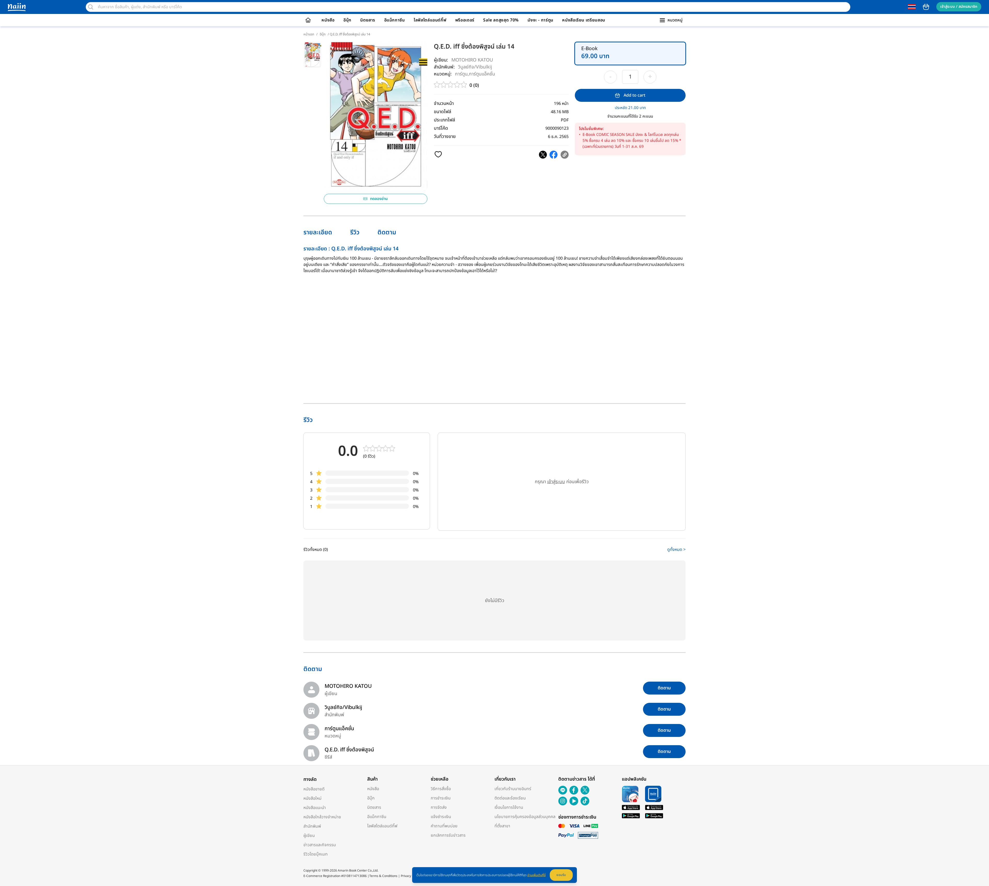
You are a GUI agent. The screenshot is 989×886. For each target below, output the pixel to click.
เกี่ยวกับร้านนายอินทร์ (512, 789)
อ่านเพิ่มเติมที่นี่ (536, 875)
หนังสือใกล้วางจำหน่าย (322, 817)
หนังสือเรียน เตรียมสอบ (583, 20)
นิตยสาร (367, 20)
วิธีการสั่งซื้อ (441, 789)
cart (926, 7)
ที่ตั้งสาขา (502, 826)
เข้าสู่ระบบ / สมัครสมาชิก (958, 6)
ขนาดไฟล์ (442, 111)
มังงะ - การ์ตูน (540, 20)
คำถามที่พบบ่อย (444, 826)
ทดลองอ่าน (379, 199)
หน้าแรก (308, 34)
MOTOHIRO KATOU (472, 60)
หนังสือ (327, 20)
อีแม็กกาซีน (394, 20)
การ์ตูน (461, 74)
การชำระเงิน (441, 798)
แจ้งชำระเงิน (441, 817)
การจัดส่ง (439, 807)
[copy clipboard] (565, 155)
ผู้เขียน (309, 836)
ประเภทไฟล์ (444, 120)
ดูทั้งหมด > (676, 549)
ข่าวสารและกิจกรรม (319, 845)
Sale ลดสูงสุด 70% (501, 20)
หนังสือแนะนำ (314, 808)
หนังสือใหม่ (312, 798)
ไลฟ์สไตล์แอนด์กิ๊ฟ (430, 20)
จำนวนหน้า (444, 103)
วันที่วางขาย (445, 136)
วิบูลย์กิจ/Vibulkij (475, 67)
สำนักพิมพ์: (444, 67)
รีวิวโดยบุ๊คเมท (315, 854)
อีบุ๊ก (347, 20)
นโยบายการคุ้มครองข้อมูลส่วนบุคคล (524, 817)
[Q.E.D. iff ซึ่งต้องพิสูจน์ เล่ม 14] (543, 155)
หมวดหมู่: (443, 74)
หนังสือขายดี (314, 789)
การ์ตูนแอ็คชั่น (482, 74)
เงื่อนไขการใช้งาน (508, 807)
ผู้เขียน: (441, 60)
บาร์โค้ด (441, 128)
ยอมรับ (561, 875)
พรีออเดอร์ (464, 20)
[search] (90, 7)
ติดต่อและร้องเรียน (510, 798)
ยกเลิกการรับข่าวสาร (448, 835)
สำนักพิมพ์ (312, 826)
